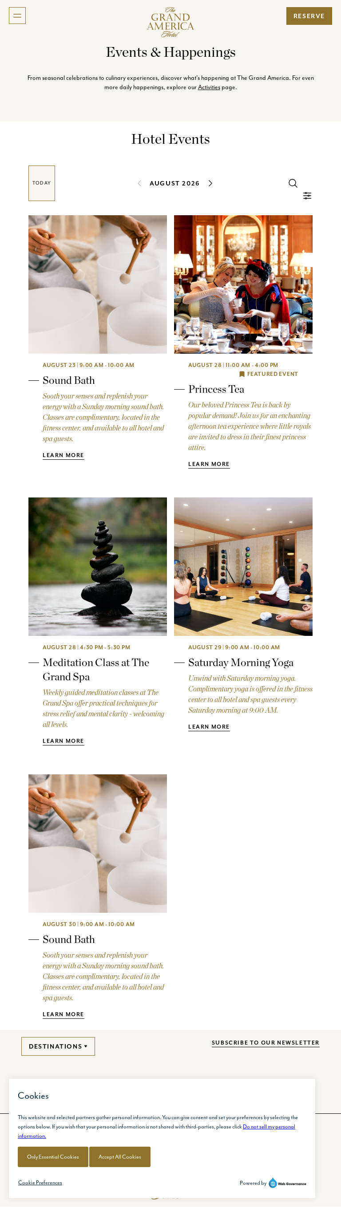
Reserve (309, 16)
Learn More (63, 455)
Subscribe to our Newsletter (266, 1042)
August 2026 (175, 183)
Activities (209, 87)
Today (41, 183)
